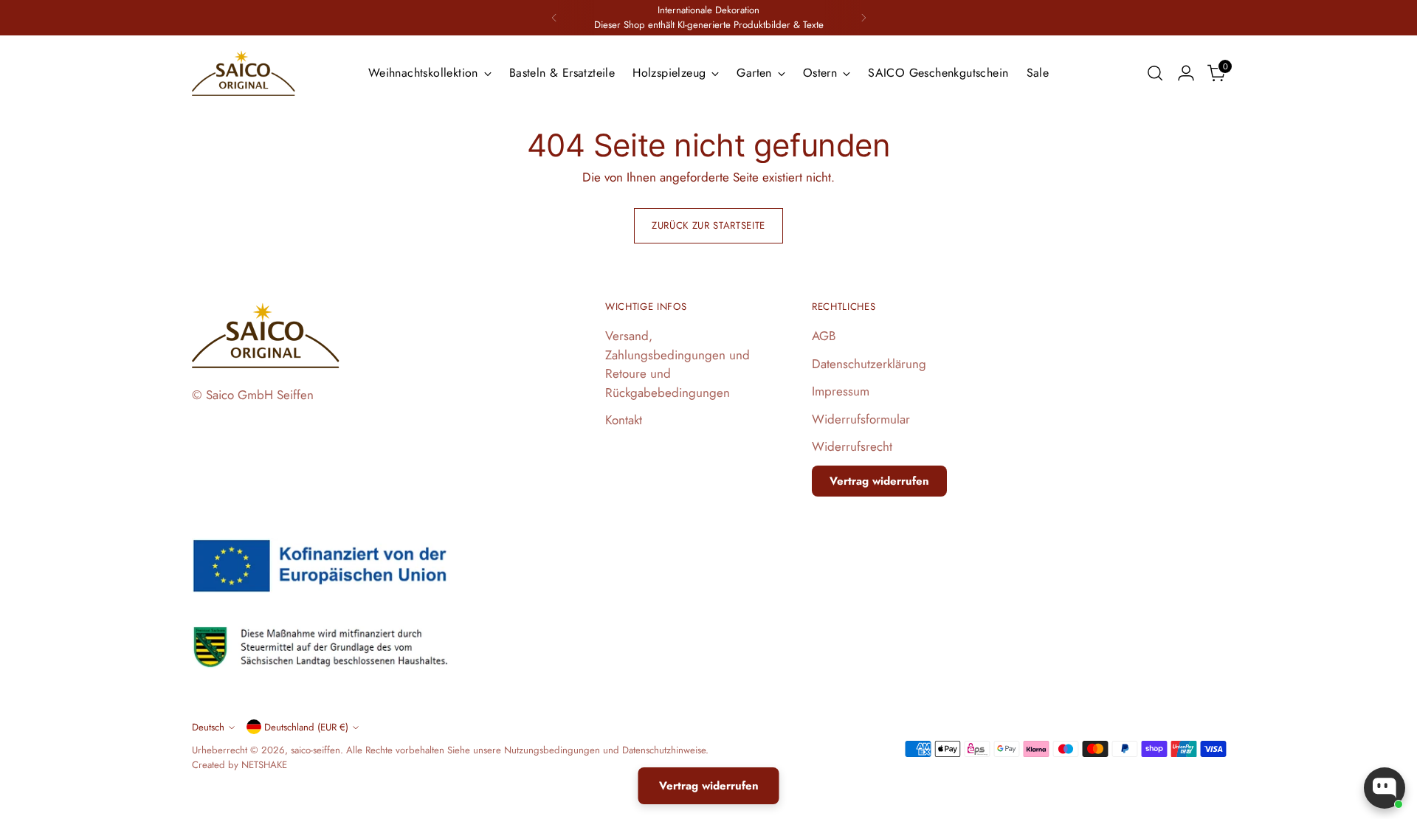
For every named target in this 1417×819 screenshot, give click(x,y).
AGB (823, 336)
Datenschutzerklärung (869, 364)
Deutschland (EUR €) (306, 727)
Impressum (840, 391)
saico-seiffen (315, 750)
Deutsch (208, 727)
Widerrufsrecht (852, 446)
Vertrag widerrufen (879, 481)
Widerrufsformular (861, 419)
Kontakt (623, 420)
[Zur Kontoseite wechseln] (1186, 73)
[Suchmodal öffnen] (1155, 73)
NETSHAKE (264, 765)
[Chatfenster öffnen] (1384, 788)
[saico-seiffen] (243, 73)
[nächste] (863, 17)
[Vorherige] (554, 17)
